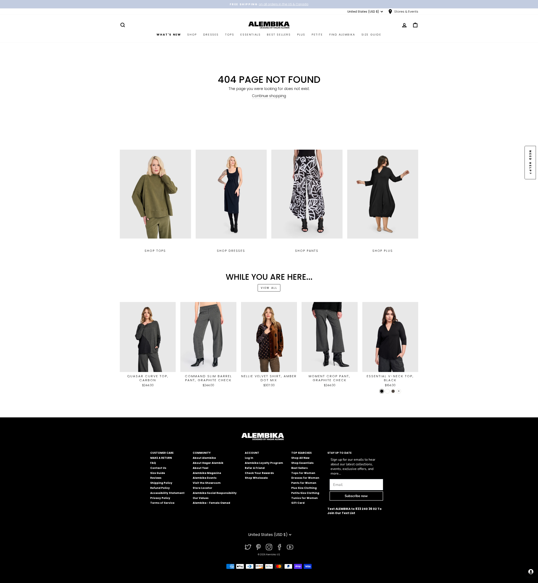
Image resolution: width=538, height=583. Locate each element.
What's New (169, 35)
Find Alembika (342, 35)
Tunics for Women (304, 498)
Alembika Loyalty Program (264, 463)
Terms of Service (162, 503)
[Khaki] (393, 391)
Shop (192, 35)
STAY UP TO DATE (339, 453)
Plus (301, 35)
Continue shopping (269, 96)
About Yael (200, 468)
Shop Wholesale (256, 478)
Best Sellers (279, 35)
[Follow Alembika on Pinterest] (258, 547)
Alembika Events (204, 478)
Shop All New (300, 458)
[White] (387, 391)
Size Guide (371, 35)
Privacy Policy (160, 498)
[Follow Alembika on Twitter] (248, 547)
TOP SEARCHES (301, 453)
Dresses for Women (305, 478)
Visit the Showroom (207, 483)
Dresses (211, 35)
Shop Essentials (302, 463)
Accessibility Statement (167, 493)
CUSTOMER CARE (162, 453)
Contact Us (158, 468)
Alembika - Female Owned (211, 503)
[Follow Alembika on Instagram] (269, 547)
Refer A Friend (255, 468)
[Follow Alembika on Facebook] (279, 547)
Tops (229, 35)
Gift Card (298, 503)
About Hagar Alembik (208, 463)
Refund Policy (160, 488)
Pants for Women (303, 483)
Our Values (200, 498)
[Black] (381, 391)
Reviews (155, 478)
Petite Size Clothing (305, 493)
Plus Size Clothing (304, 488)
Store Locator (202, 488)
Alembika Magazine (207, 473)
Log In (249, 458)
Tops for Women (303, 473)
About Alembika (204, 458)
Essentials (250, 35)
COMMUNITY (202, 453)
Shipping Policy (161, 483)
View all (269, 288)
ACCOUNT (252, 453)
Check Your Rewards (259, 473)
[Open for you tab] (531, 572)
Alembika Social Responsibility (215, 493)
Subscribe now (356, 496)
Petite (317, 35)
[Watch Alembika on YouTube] (290, 547)
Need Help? (530, 162)
